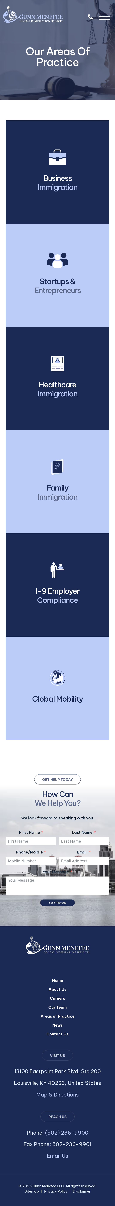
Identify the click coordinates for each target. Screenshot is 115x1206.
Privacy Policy (56, 1191)
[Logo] (33, 14)
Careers (57, 998)
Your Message (56, 871)
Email (82, 852)
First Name (29, 832)
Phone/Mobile (29, 852)
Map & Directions (57, 1094)
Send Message (57, 902)
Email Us (57, 1156)
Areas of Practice (58, 1016)
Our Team (57, 1007)
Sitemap (32, 1191)
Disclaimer (81, 1191)
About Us (57, 989)
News (57, 1025)
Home (57, 980)
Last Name (82, 832)
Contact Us (57, 1034)
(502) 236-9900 (90, 17)
